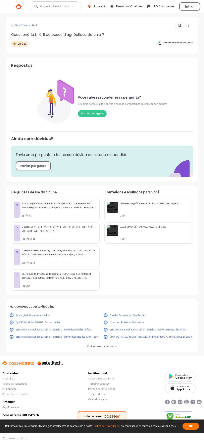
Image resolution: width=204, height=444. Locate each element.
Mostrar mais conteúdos (100, 346)
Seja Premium (10, 407)
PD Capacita (9, 389)
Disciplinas (8, 378)
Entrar (189, 6)
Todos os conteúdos (14, 383)
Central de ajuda (98, 399)
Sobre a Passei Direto (101, 378)
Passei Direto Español (15, 394)
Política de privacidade (102, 389)
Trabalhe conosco (99, 383)
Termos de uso (97, 394)
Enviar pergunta (33, 166)
